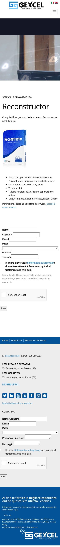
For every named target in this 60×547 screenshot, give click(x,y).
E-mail (5, 239)
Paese (5, 243)
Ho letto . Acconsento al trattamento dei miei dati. (30, 452)
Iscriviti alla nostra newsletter (17, 403)
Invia (3, 308)
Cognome (7, 234)
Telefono (7, 257)
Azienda (6, 252)
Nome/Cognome (10, 418)
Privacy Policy (43, 522)
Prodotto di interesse (13, 438)
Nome (5, 229)
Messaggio (7, 444)
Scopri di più (13, 510)
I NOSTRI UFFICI (10, 384)
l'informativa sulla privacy (40, 262)
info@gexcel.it (12, 355)
